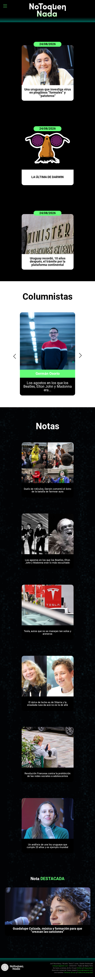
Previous (13, 355)
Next (80, 355)
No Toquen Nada (47, 13)
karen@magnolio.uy (85, 970)
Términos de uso (70, 972)
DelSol (79, 968)
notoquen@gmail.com (60, 966)
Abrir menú (5, 5)
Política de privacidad (85, 972)
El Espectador (88, 968)
